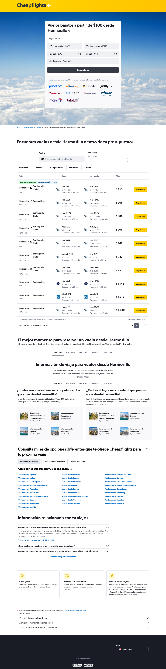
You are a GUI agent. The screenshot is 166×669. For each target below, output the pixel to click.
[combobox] (54, 38)
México (38, 128)
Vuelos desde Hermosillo (28, 503)
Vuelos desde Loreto (70, 478)
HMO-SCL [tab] (96, 353)
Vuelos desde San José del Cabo (118, 474)
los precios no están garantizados (75, 610)
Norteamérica (28, 128)
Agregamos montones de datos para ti (36, 623)
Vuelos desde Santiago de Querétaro (120, 485)
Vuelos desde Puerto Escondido (75, 496)
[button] (69, 30)
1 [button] (136, 325)
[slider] (127, 160)
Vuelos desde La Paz (26, 478)
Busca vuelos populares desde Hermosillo (36, 540)
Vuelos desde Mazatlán (114, 500)
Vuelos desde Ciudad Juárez (30, 482)
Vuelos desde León (69, 485)
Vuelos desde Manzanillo (72, 482)
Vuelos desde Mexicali (71, 474)
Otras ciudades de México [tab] (54, 461)
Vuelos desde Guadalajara (116, 489)
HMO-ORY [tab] (108, 353)
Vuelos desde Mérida (27, 507)
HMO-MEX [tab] (70, 353)
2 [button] (141, 325)
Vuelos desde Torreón (114, 478)
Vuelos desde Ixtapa (70, 489)
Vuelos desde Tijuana (27, 474)
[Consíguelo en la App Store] (88, 665)
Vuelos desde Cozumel (27, 500)
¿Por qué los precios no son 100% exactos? (38, 627)
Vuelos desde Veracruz (114, 503)
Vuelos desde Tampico (71, 503)
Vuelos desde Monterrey (115, 493)
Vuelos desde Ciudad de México (118, 482)
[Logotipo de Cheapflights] (31, 5)
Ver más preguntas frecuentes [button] (63, 557)
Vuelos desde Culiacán (71, 500)
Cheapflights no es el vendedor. (33, 618)
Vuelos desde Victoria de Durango (32, 485)
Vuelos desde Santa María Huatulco (33, 496)
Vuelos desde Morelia (71, 493)
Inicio (18, 128)
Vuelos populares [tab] (78, 461)
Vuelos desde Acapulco (28, 489)
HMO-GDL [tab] (83, 353)
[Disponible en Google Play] (77, 665)
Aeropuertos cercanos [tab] (29, 461)
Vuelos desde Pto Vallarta (28, 493)
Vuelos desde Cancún (114, 496)
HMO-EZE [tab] (58, 353)
